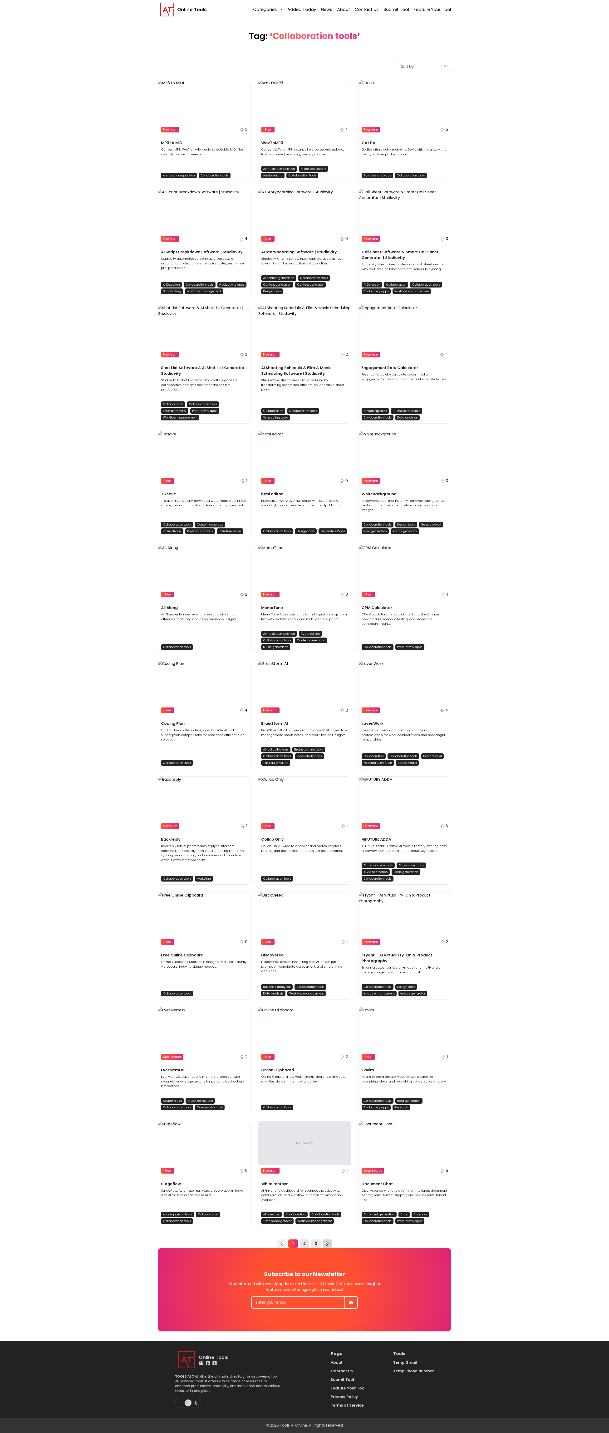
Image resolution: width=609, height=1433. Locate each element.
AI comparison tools (378, 865)
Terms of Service (347, 1405)
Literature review (230, 531)
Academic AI (172, 1101)
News (326, 9)
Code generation (405, 872)
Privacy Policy (344, 1396)
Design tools (272, 291)
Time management (277, 1221)
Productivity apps (232, 285)
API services (271, 1214)
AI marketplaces (375, 411)
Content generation (277, 285)
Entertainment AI (175, 411)
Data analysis (407, 417)
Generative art (431, 524)
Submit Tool (396, 9)
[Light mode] (180, 1403)
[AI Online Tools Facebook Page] (208, 1363)
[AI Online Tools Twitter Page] (214, 1363)
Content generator (310, 285)
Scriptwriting (172, 291)
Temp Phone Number (413, 1371)
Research (401, 1107)
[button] (204, 130)
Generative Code (332, 531)
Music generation (275, 647)
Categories (265, 9)
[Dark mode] (196, 1402)
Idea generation (375, 531)
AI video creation (375, 872)
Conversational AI (210, 1107)
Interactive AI (172, 531)
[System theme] (188, 1402)
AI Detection (171, 285)
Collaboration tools (215, 175)
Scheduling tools (275, 417)
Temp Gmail (405, 1362)
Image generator (405, 531)
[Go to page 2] (327, 1243)
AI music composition (179, 175)
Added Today (301, 9)
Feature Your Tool (432, 9)
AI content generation (278, 278)
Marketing (204, 879)
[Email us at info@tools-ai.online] (201, 1363)
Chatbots (420, 1214)
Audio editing (273, 175)
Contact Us (367, 9)
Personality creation (377, 763)
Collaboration (396, 285)
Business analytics (377, 175)
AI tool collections (313, 169)
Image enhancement (379, 993)
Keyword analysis (200, 531)
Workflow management (204, 291)
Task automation (275, 763)
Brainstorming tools (308, 749)
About (343, 9)
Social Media (407, 763)
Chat (404, 1214)
